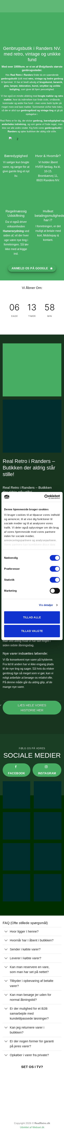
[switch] (55, 569)
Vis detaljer (46, 604)
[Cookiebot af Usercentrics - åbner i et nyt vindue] (45, 497)
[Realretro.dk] (32, 6)
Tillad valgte (32, 630)
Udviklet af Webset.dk (32, 1127)
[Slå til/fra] (6, 932)
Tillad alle (32, 617)
